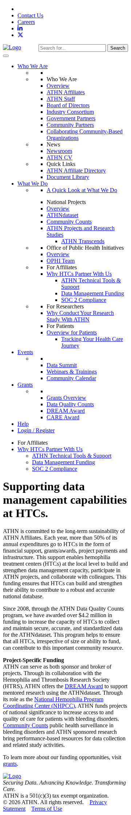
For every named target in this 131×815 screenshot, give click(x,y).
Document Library (68, 177)
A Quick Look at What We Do (82, 190)
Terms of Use (46, 809)
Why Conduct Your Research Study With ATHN (80, 316)
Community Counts (69, 222)
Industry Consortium (70, 112)
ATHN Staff (61, 99)
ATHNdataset (62, 215)
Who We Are (32, 66)
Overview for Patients (72, 332)
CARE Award (63, 417)
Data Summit (62, 365)
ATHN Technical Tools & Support (71, 456)
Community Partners (70, 125)
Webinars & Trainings (72, 372)
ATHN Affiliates (66, 92)
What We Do (32, 183)
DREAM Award (66, 411)
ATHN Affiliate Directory (76, 170)
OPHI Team (61, 261)
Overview (58, 86)
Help (23, 424)
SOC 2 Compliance (83, 300)
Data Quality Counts (70, 404)
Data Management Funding (92, 293)
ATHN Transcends (82, 241)
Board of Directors (68, 105)
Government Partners (71, 118)
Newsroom (59, 151)
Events (25, 352)
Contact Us (30, 15)
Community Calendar (71, 378)
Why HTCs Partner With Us (79, 274)
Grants (25, 385)
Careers (26, 22)
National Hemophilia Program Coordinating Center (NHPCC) (53, 702)
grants (10, 764)
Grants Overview (66, 398)
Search (117, 48)
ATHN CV (59, 157)
